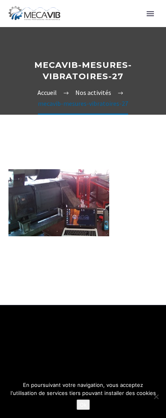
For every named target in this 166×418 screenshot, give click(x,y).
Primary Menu (150, 14)
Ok (83, 404)
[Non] (156, 397)
